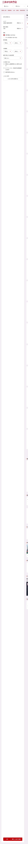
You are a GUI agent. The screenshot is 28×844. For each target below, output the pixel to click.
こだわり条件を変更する (13, 78)
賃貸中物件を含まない (10, 72)
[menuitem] (8, 6)
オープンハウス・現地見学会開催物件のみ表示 (13, 68)
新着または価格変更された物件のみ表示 (13, 64)
